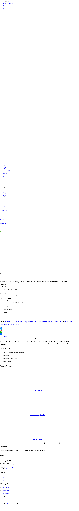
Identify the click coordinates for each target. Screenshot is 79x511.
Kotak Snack (55, 322)
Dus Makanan (5, 193)
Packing (1, 324)
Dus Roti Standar (23, 321)
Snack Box (6, 324)
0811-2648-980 (6, 493)
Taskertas (60, 321)
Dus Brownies (69, 321)
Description (4, 336)
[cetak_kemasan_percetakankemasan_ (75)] (3, 264)
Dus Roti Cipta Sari (38, 390)
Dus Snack (40, 321)
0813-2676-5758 (6, 491)
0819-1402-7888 (6, 490)
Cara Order (4, 475)
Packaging (56, 321)
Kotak (52, 321)
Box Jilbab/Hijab (37, 439)
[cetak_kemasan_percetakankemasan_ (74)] (18, 258)
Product (3, 8)
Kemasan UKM (42, 322)
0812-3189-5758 (6, 487)
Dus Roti (17, 321)
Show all (1, 229)
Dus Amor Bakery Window (37, 415)
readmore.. (2, 451)
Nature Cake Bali (62, 322)
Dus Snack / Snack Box (27, 322)
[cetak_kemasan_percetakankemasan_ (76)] (3, 271)
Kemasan (49, 321)
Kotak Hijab (50, 322)
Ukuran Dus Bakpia (11, 324)
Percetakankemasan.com (12, 503)
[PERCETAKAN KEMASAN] (36, 110)
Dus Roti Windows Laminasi (31, 321)
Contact (3, 10)
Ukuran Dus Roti (19, 324)
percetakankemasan (8, 468)
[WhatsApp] (36, 332)
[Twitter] (36, 329)
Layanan (4, 7)
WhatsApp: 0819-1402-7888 (7, 3)
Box (5, 321)
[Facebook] (36, 327)
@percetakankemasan (8, 467)
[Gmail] (36, 330)
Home (3, 5)
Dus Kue (4, 195)
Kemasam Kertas (35, 322)
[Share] (36, 334)
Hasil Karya (44, 321)
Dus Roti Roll (15, 322)
